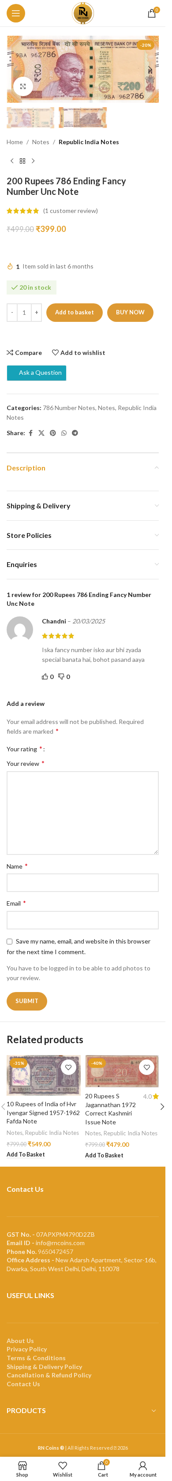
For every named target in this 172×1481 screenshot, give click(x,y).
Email (16, 903)
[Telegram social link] (75, 433)
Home (15, 141)
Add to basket (74, 312)
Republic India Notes (89, 141)
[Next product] (33, 161)
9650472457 (55, 1251)
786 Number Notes (69, 407)
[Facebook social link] (30, 433)
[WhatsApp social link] (64, 433)
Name (17, 866)
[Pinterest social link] (53, 433)
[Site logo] (83, 12)
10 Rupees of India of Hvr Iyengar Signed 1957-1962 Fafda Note (43, 1112)
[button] (15, 69)
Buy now (130, 312)
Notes (40, 141)
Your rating (24, 748)
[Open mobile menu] (16, 13)
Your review (26, 763)
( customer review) (70, 210)
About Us (20, 1340)
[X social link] (41, 433)
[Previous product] (12, 161)
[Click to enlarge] (23, 87)
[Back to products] (22, 161)
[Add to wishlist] (68, 1067)
